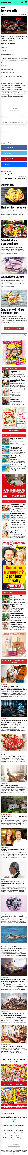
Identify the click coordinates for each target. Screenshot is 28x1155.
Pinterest (10, 159)
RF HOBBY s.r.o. (15, 1144)
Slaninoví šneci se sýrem (13, 207)
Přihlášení (24, 117)
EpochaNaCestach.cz (14, 1128)
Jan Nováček (4, 14)
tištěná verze (7, 1082)
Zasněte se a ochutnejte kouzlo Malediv (15, 179)
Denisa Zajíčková (11, 217)
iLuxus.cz (18, 1135)
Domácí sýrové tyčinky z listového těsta (12, 311)
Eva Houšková (10, 286)
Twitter (9, 153)
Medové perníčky (8, 174)
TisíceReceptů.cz (19, 1133)
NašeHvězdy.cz (7, 1125)
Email (8, 164)
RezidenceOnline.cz (9, 1138)
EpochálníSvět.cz (9, 1130)
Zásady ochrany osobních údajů (14, 1148)
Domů (3, 7)
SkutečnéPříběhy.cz (19, 1125)
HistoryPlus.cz (21, 1138)
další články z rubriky (14, 329)
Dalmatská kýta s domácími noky (9, 242)
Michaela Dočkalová (12, 253)
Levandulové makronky (12, 277)
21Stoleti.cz (10, 1135)
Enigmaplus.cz (8, 1133)
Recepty (25, 14)
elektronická (7, 1084)
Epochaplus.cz (20, 1130)
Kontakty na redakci (14, 1146)
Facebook (10, 147)
